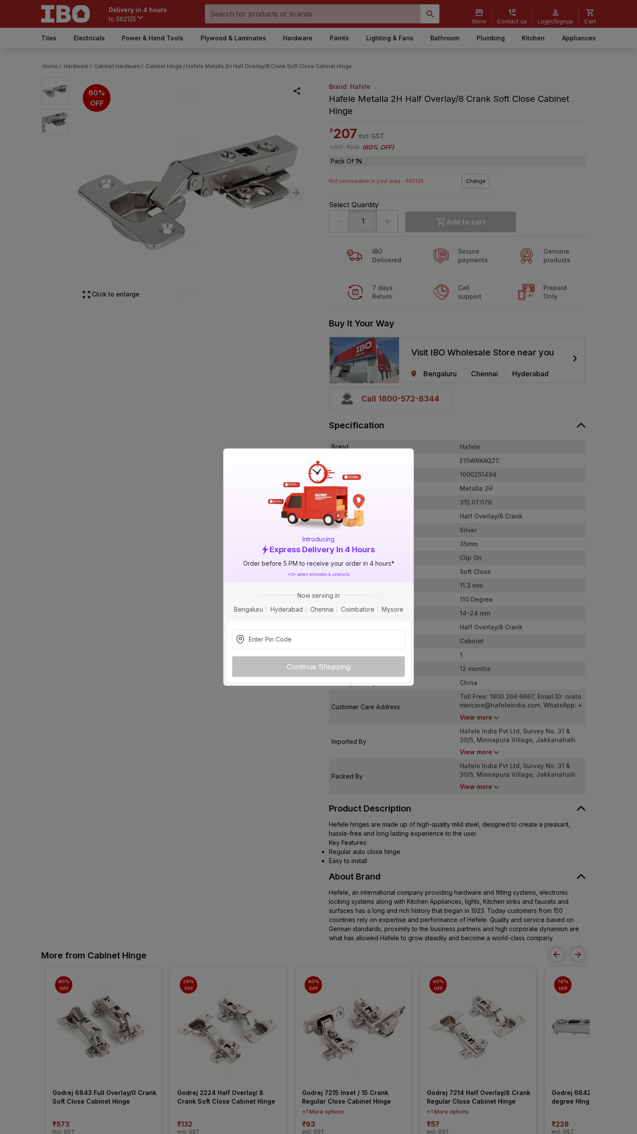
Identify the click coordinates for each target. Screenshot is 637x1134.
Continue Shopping (318, 666)
